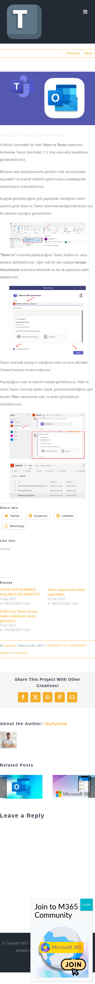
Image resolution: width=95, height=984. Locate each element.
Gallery (11, 787)
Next (88, 53)
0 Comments (20, 653)
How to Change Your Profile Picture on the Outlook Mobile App (52, 787)
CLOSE (86, 904)
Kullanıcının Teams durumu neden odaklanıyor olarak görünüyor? (19, 616)
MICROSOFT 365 (57, 645)
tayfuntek (9, 645)
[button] (47, 98)
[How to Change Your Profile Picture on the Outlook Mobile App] (58, 787)
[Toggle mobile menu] (85, 11)
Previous (73, 53)
